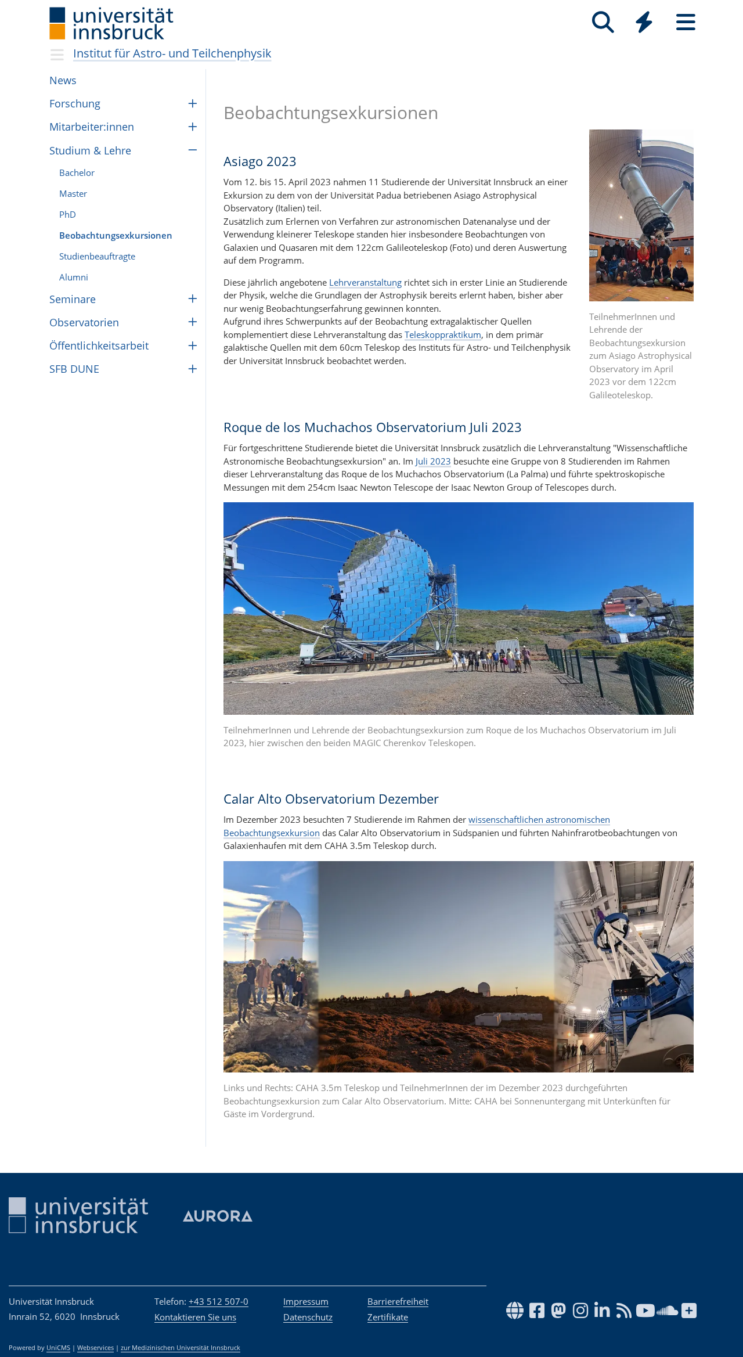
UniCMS (58, 1348)
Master (73, 193)
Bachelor (77, 172)
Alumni (73, 277)
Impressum (306, 1301)
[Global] (644, 23)
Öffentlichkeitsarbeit (99, 345)
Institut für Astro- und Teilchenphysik (172, 53)
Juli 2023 (432, 461)
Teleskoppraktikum (443, 334)
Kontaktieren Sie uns (195, 1317)
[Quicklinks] (644, 22)
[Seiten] (685, 22)
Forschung (74, 103)
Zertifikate (387, 1317)
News (63, 80)
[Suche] (602, 22)
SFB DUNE (74, 369)
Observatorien (84, 322)
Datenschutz (308, 1317)
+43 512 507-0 (218, 1301)
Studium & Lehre (90, 150)
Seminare (72, 299)
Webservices (95, 1348)
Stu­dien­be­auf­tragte (97, 256)
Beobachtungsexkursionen (115, 235)
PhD (67, 214)
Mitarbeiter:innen (91, 127)
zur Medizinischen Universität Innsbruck (180, 1348)
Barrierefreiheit (397, 1301)
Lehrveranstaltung (365, 282)
